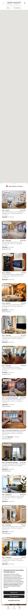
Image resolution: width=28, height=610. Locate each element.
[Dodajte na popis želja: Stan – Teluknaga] (24, 223)
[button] (4, 217)
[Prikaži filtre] (24, 3)
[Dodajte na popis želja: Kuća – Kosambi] (24, 285)
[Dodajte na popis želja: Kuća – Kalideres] (24, 255)
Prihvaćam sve (14, 592)
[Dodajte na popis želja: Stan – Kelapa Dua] (24, 477)
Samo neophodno (14, 596)
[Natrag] (3, 3)
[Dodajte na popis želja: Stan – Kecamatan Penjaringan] (24, 380)
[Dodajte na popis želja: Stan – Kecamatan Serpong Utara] (24, 412)
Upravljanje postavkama (14, 600)
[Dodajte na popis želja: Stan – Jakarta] (24, 192)
